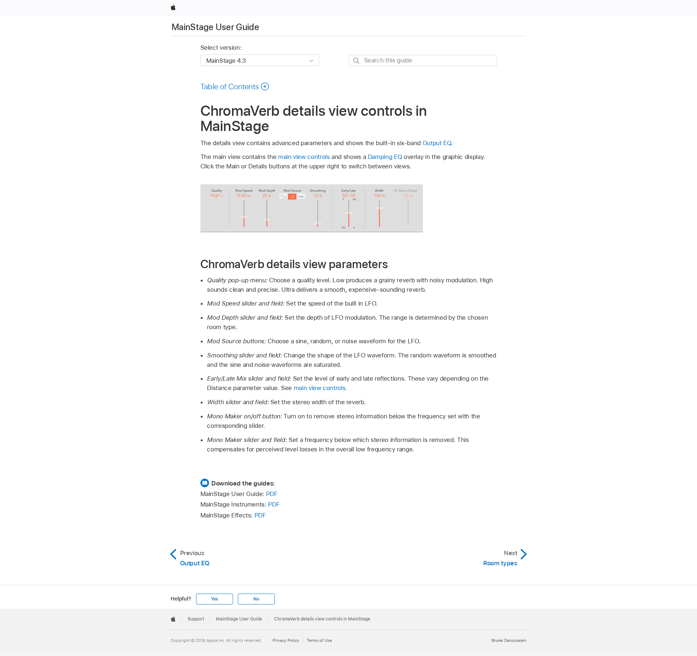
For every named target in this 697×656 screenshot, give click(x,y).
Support (196, 619)
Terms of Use (319, 640)
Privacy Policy (286, 640)
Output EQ (437, 143)
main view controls (304, 156)
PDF (272, 493)
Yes (214, 599)
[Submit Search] (356, 61)
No (256, 599)
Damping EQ (385, 156)
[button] (235, 86)
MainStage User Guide (215, 27)
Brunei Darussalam (509, 640)
